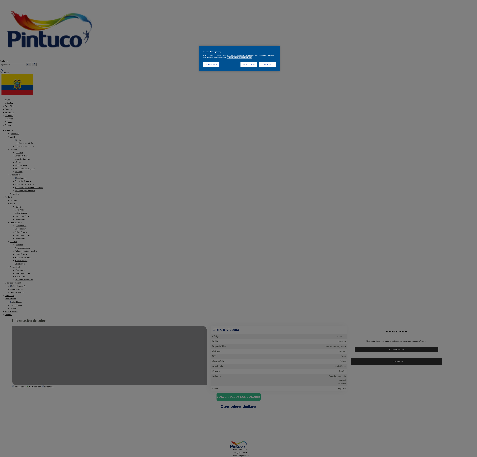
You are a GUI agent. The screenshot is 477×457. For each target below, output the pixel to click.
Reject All (267, 64)
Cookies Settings (211, 64)
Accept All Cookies (249, 64)
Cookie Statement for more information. (240, 57)
